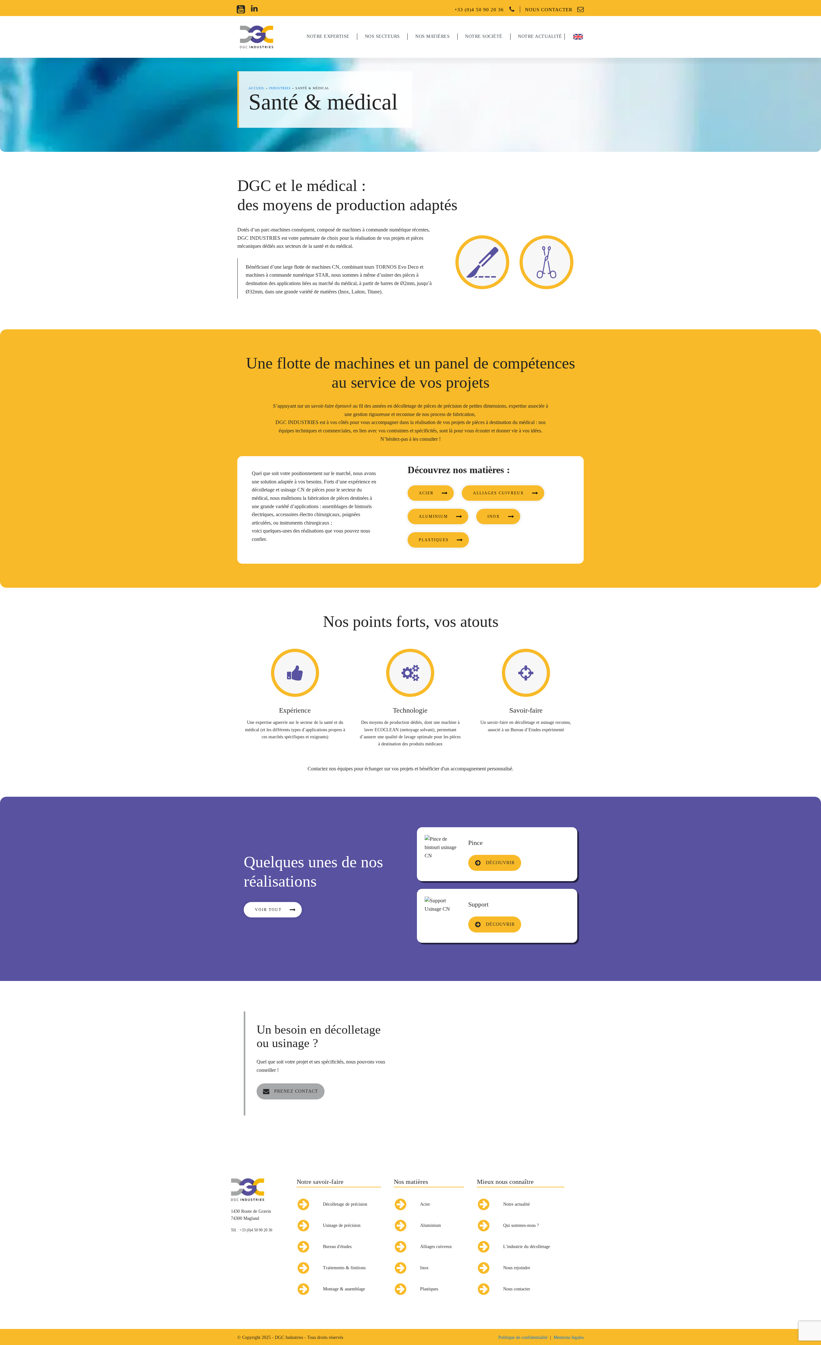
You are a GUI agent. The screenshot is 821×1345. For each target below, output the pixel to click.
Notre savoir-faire (320, 1181)
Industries (280, 88)
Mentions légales (569, 1337)
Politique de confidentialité (522, 1337)
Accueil (257, 88)
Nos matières (411, 1181)
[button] (431, 493)
